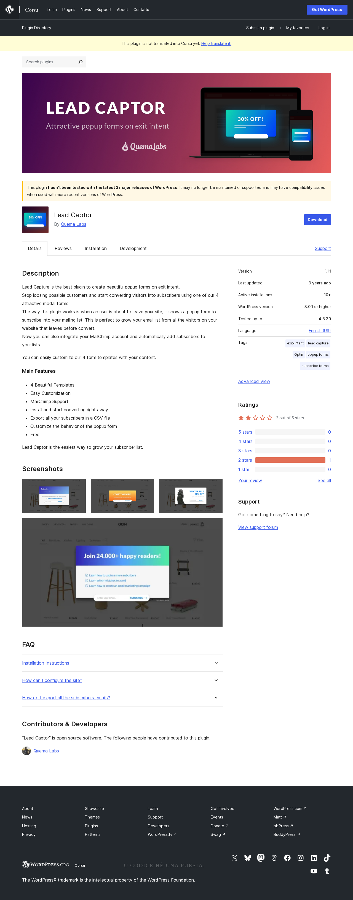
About (27, 808)
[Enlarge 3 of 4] (215, 486)
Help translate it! (216, 43)
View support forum (258, 527)
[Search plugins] (80, 61)
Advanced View (254, 381)
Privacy (29, 834)
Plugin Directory (36, 27)
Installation (96, 248)
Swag (218, 834)
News (27, 817)
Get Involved (222, 808)
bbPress (283, 825)
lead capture (318, 343)
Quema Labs (73, 224)
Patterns (92, 834)
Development (133, 248)
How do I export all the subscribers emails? (66, 697)
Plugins (91, 825)
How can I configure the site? (52, 680)
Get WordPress (327, 9)
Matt (280, 817)
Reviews (63, 248)
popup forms (318, 354)
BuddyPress (287, 834)
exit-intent (295, 343)
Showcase (94, 808)
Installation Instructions (45, 663)
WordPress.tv (162, 834)
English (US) (320, 330)
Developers (158, 825)
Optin (298, 354)
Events (217, 817)
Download (317, 219)
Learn (153, 808)
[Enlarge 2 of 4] (147, 486)
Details (35, 248)
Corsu (80, 865)
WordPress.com (290, 808)
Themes (92, 817)
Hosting (29, 825)
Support (323, 248)
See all (324, 480)
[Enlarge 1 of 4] (78, 486)
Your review (250, 480)
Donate (220, 825)
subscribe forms (315, 366)
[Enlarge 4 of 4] (215, 525)
